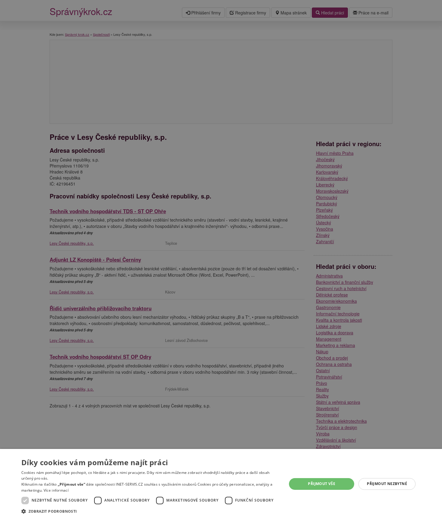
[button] (150, 511)
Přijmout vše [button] (321, 483)
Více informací (56, 490)
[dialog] (221, 484)
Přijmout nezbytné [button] (387, 483)
